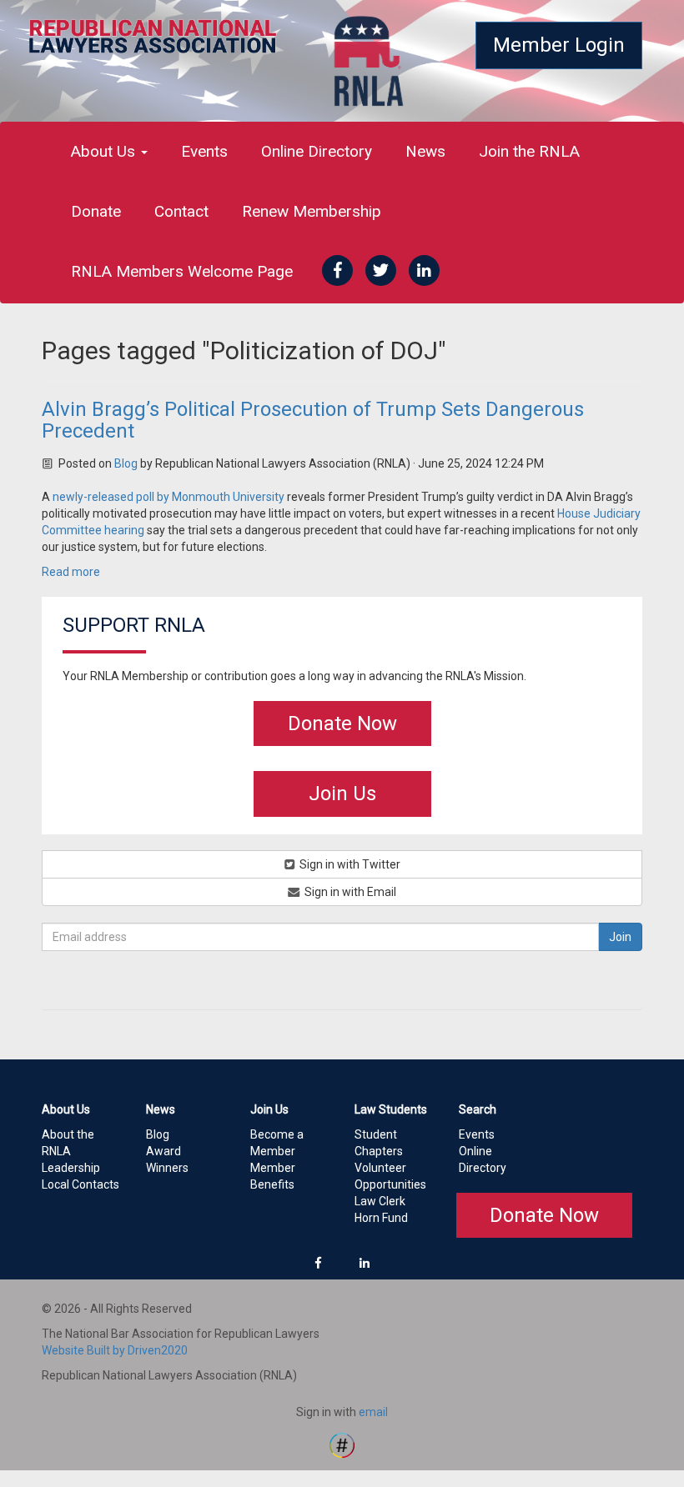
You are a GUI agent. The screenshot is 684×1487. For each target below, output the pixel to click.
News (425, 151)
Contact (181, 211)
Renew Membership (311, 211)
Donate (96, 211)
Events (204, 151)
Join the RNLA (529, 151)
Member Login (559, 45)
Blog (126, 463)
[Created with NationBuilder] (342, 1444)
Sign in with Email (349, 892)
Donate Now (342, 723)
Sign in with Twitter (348, 864)
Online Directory (316, 151)
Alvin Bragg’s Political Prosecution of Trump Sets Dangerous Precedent (313, 420)
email (373, 1412)
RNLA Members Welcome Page (182, 271)
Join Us (342, 793)
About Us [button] (105, 151)
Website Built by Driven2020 (115, 1350)
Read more (71, 571)
